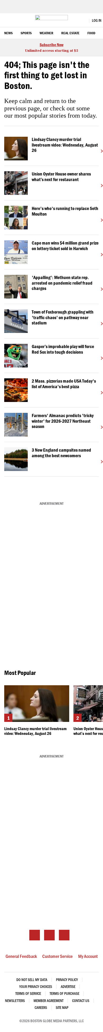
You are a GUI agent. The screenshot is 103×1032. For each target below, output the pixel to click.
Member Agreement (48, 1000)
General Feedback (21, 956)
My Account (88, 956)
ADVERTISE (68, 986)
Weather (46, 33)
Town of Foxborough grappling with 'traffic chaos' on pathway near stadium (62, 317)
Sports (26, 33)
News (8, 33)
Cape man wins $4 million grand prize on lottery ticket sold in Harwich (65, 245)
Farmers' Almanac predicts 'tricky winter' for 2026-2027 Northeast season (62, 421)
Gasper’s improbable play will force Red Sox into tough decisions (63, 349)
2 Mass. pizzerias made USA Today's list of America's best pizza (64, 383)
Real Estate (70, 33)
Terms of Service (28, 993)
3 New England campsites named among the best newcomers (61, 453)
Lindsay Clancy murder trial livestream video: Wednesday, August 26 (65, 144)
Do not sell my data (31, 979)
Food (91, 33)
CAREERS (41, 1007)
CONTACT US (80, 1000)
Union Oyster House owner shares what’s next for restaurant (61, 176)
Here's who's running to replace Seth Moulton (65, 211)
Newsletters (15, 1000)
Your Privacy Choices (35, 986)
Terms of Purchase (64, 993)
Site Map (62, 1007)
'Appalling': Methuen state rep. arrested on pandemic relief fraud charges (62, 283)
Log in (96, 20)
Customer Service (57, 956)
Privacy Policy (67, 979)
